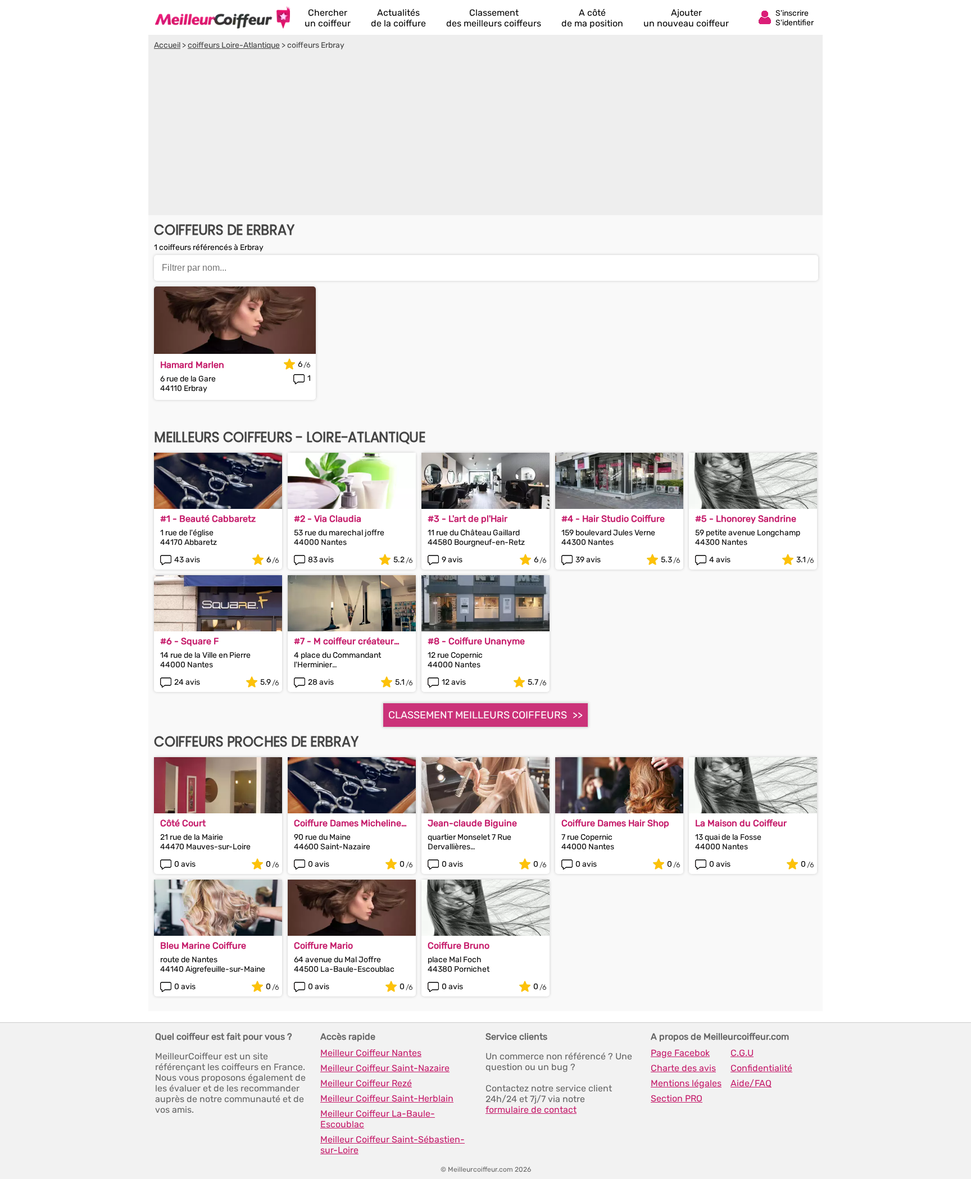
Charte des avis (683, 1068)
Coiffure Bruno (458, 945)
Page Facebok (680, 1053)
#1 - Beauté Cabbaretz (208, 518)
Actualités (398, 18)
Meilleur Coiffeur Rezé (366, 1083)
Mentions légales (686, 1083)
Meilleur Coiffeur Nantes (370, 1053)
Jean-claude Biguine (472, 823)
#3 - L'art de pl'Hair (467, 518)
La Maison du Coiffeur (741, 823)
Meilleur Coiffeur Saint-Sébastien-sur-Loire (392, 1144)
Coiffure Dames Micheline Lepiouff (347, 823)
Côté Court (183, 823)
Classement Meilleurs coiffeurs (477, 715)
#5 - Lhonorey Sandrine (745, 518)
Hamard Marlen (192, 364)
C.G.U (742, 1053)
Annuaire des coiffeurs (222, 17)
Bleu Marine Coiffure (203, 945)
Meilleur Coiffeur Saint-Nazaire (385, 1068)
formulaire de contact (531, 1109)
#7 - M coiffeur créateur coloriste (344, 641)
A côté (592, 18)
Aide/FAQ (751, 1083)
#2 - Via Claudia (327, 518)
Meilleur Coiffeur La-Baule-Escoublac (377, 1119)
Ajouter (686, 18)
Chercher (328, 18)
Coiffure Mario (323, 945)
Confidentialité (761, 1068)
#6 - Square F (189, 641)
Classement (493, 18)
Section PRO (676, 1098)
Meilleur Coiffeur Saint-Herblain (386, 1098)
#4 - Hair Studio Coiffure (613, 518)
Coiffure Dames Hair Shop (615, 823)
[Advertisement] (485, 134)
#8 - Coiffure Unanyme (476, 641)
